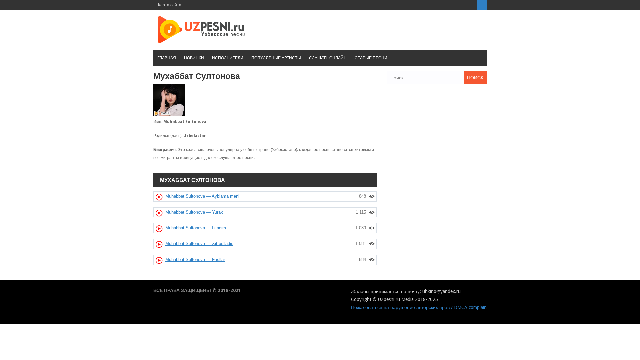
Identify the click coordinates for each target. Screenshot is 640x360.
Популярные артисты (276, 58)
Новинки (194, 58)
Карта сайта (169, 5)
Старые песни (371, 58)
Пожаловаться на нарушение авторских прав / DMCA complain (419, 307)
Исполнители (227, 58)
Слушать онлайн (328, 58)
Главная (166, 58)
